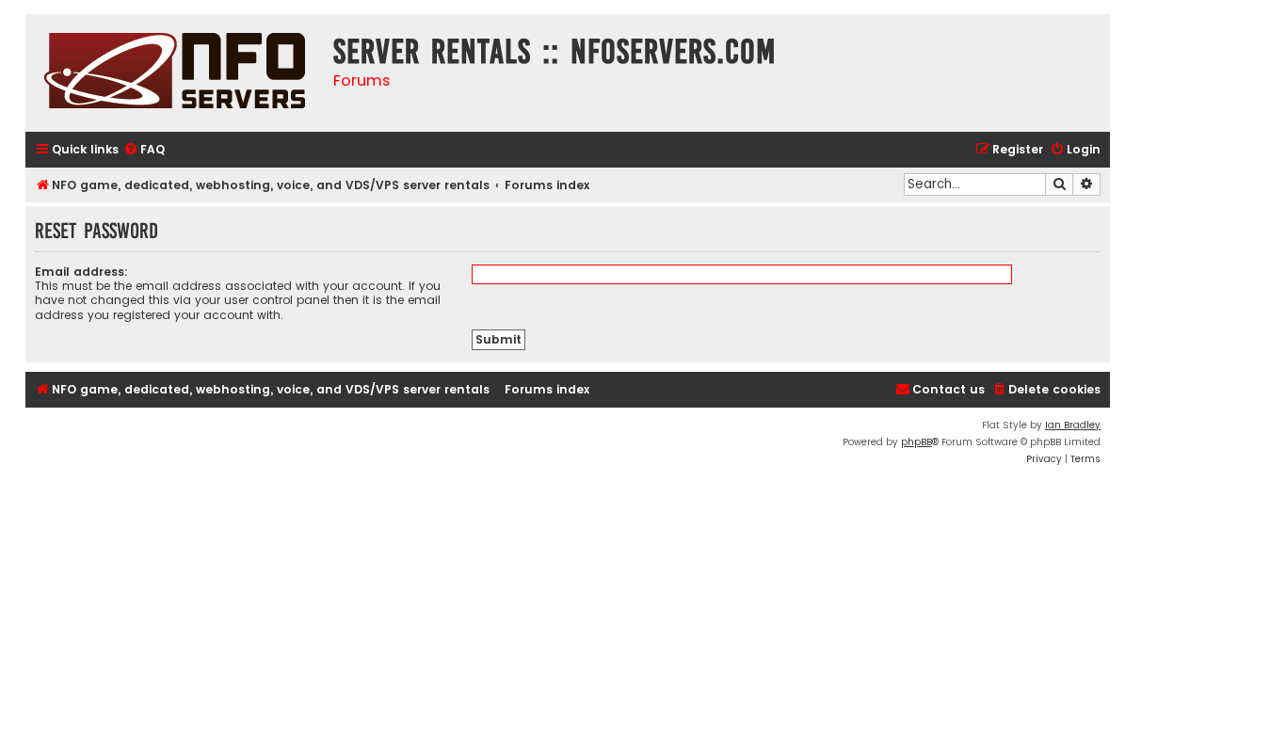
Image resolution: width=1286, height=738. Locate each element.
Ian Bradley (1073, 425)
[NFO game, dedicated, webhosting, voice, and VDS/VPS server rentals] (174, 73)
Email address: (81, 272)
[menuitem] (144, 150)
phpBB (916, 442)
